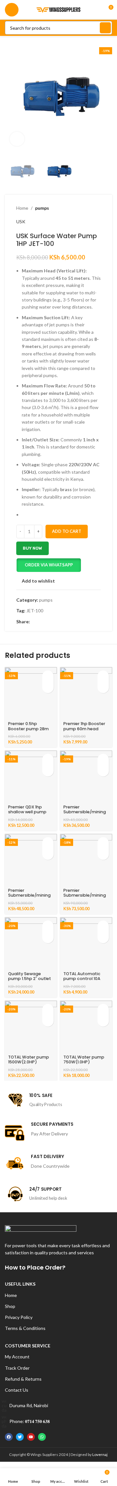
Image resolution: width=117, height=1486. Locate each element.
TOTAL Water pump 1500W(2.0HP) (28, 1059)
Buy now (32, 548)
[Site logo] (58, 9)
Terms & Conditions (25, 1328)
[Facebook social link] (33, 621)
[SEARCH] (105, 27)
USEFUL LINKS (20, 1284)
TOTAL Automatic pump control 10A (81, 976)
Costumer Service (27, 1345)
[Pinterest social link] (48, 621)
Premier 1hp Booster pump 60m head (84, 726)
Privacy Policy (18, 1317)
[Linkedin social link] (56, 621)
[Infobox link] (58, 1100)
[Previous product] (84, 208)
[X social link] (41, 621)
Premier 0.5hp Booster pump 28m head (28, 728)
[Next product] (97, 208)
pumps (42, 208)
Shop (10, 1306)
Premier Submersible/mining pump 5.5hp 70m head (29, 898)
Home (22, 208)
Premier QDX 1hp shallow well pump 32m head (27, 811)
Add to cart (66, 531)
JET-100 (34, 610)
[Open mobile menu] (12, 9)
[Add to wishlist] (48, 687)
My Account (17, 1356)
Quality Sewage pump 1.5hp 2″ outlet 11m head (29, 978)
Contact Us (16, 1390)
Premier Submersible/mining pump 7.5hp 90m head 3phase (84, 898)
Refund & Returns (23, 1379)
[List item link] (58, 1405)
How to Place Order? (35, 1267)
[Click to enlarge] (17, 139)
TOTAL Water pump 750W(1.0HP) (83, 1059)
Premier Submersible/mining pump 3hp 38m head (85, 811)
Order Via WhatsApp (49, 564)
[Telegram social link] (63, 621)
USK (20, 221)
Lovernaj (100, 1454)
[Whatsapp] (42, 1437)
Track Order (17, 1368)
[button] (48, 565)
